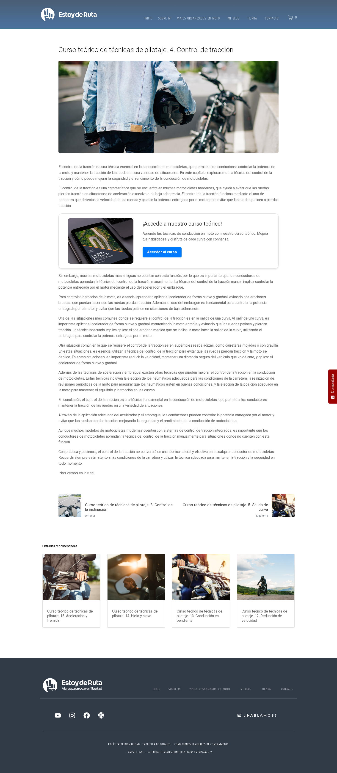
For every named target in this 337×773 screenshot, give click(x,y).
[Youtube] (57, 715)
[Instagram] (72, 715)
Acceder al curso (162, 252)
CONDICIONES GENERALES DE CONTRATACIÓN (201, 744)
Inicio (148, 18)
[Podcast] (101, 715)
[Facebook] (86, 715)
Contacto (272, 18)
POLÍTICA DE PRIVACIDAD (124, 744)
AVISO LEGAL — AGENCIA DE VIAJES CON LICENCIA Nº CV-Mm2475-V (170, 752)
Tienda (252, 18)
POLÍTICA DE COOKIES (157, 744)
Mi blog (233, 18)
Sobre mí (164, 18)
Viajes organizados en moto (198, 18)
